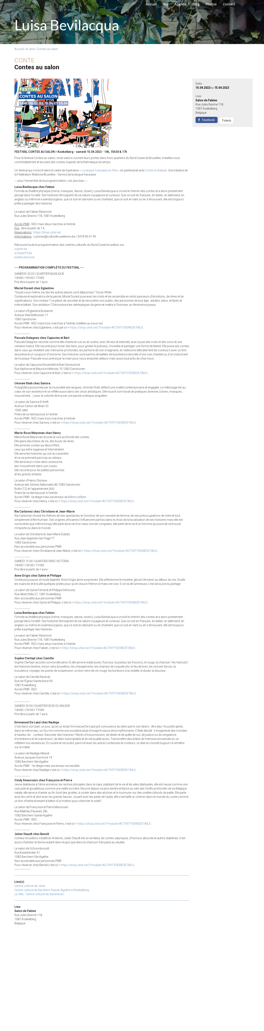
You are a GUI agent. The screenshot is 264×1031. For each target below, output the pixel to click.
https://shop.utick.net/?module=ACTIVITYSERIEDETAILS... (107, 327)
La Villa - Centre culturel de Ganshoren (39, 894)
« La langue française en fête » (100, 170)
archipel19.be (23, 253)
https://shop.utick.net (47, 232)
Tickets (226, 120)
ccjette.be (20, 249)
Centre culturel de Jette (29, 886)
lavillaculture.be (24, 257)
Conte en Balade (156, 170)
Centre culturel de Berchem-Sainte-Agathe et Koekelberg (51, 890)
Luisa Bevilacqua (4, 4)
